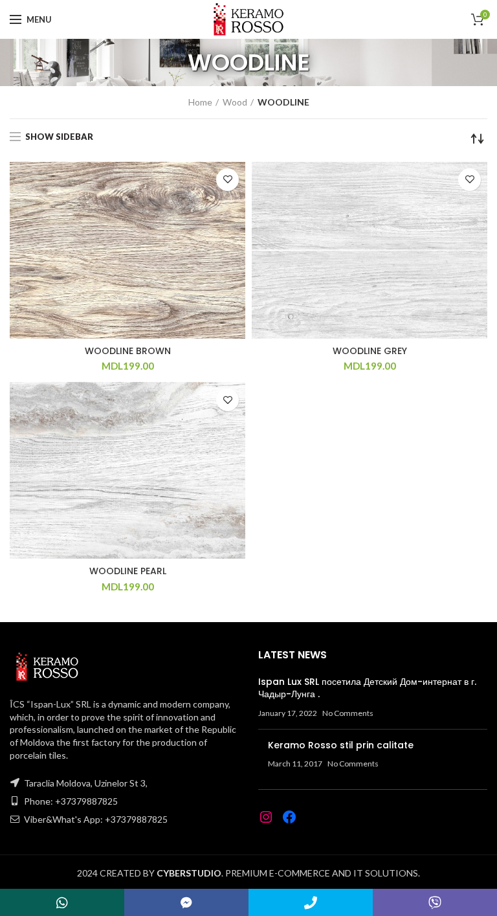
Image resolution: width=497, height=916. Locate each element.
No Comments (347, 713)
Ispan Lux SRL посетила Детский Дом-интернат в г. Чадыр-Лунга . (367, 688)
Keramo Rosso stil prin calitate (341, 745)
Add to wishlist (227, 179)
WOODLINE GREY (370, 351)
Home (200, 101)
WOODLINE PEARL (127, 571)
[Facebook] (289, 817)
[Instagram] (266, 817)
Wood (235, 101)
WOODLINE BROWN (128, 351)
